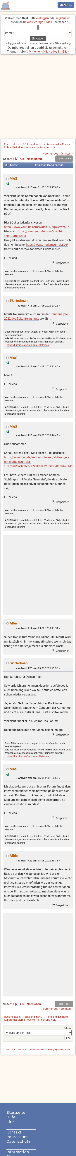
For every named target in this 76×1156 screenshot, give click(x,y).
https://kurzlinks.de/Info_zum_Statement (28, 345)
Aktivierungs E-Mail (39, 22)
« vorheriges (50, 153)
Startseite (15, 1112)
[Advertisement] (38, 97)
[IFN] (7, 184)
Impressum (17, 1136)
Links (11, 1121)
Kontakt (13, 1132)
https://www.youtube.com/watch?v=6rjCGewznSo (36, 227)
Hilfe (10, 1117)
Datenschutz (18, 1141)
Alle (22, 159)
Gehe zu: (68, 1028)
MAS (13, 178)
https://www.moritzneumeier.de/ (47, 244)
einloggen (42, 18)
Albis (14, 623)
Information (17, 1152)
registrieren (63, 18)
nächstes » (66, 153)
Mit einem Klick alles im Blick (49, 51)
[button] (66, 5)
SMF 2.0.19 (11, 1049)
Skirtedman (19, 300)
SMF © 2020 (23, 1049)
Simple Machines (38, 1049)
